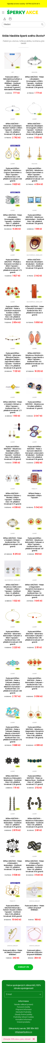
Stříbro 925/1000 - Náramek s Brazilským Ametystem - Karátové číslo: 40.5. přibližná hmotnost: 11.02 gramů (34, 264)
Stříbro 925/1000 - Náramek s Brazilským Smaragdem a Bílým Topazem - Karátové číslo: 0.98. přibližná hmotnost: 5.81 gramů (34, 129)
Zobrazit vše (23, 967)
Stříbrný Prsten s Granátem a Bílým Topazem (34, 495)
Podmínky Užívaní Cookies (23, 1017)
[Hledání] (42, 24)
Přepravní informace (23, 1009)
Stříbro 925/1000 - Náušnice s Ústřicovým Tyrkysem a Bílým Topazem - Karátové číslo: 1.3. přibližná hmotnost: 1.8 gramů (12, 590)
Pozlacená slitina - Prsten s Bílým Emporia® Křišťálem (34, 908)
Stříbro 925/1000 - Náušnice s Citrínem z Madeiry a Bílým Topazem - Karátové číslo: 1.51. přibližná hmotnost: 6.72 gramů (12, 498)
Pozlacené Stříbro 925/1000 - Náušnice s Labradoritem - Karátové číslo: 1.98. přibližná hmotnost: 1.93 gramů (34, 219)
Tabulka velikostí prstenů (23, 1004)
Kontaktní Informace (24, 1019)
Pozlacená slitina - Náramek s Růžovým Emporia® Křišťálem (34, 952)
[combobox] (23, 24)
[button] (3, 12)
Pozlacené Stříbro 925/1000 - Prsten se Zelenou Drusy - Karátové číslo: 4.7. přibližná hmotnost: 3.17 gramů (34, 780)
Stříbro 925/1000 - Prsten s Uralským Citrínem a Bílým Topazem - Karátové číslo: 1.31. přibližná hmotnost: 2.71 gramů (12, 407)
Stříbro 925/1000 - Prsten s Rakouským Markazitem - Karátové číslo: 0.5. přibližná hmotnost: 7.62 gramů (12, 865)
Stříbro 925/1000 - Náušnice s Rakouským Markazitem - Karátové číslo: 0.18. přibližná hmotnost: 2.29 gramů (13, 780)
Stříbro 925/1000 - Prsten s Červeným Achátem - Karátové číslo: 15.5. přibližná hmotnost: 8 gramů (34, 311)
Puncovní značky (23, 1007)
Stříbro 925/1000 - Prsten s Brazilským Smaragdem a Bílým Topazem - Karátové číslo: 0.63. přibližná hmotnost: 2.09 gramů (34, 82)
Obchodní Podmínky (23, 1012)
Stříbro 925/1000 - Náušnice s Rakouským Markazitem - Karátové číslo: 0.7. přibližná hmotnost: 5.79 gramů (13, 823)
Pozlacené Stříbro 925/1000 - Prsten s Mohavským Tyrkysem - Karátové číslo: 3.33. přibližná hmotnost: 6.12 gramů (34, 683)
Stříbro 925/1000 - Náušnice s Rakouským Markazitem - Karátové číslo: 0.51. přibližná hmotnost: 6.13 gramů (34, 823)
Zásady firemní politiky (23, 1014)
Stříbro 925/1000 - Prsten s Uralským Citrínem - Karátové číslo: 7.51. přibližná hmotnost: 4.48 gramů (12, 542)
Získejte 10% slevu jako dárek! (17, 1039)
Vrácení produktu (23, 1022)
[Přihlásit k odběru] (40, 994)
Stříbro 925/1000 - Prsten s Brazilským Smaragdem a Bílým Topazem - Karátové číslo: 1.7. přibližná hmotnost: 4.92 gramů (12, 220)
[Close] (34, 1039)
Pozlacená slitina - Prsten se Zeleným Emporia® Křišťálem (12, 952)
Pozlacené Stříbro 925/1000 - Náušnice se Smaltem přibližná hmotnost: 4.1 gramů (34, 405)
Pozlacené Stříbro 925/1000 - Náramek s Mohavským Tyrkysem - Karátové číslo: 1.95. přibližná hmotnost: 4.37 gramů (34, 637)
